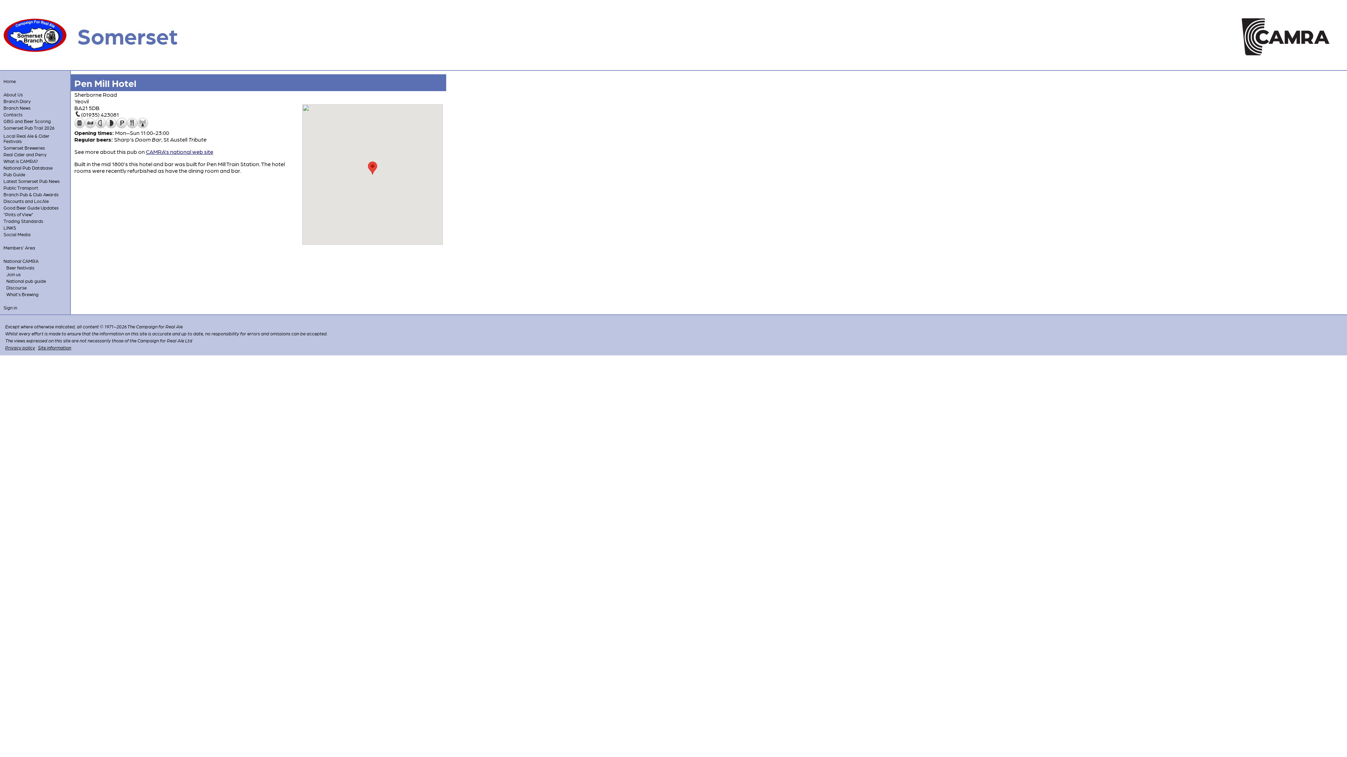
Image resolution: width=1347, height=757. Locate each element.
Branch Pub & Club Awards (31, 194)
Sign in (10, 307)
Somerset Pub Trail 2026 (29, 127)
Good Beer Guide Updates (31, 207)
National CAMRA (21, 261)
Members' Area (19, 247)
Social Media (17, 234)
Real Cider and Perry (25, 154)
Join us (13, 274)
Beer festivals (20, 267)
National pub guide (26, 281)
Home (10, 81)
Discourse (16, 287)
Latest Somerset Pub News (32, 181)
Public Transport (21, 187)
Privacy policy (20, 347)
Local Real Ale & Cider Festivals (26, 138)
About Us (13, 94)
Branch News (17, 107)
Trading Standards (23, 221)
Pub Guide (14, 174)
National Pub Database (28, 167)
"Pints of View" (18, 214)
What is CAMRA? (21, 161)
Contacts (13, 114)
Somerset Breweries (24, 147)
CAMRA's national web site (179, 151)
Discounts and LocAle (26, 201)
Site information (54, 347)
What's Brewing (22, 294)
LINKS (10, 227)
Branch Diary (17, 101)
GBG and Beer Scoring (27, 121)
